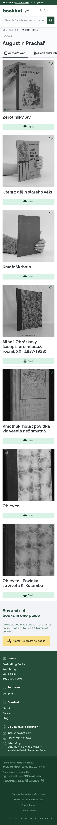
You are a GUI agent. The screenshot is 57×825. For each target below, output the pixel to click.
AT (15, 819)
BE (46, 819)
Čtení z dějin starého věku (28, 192)
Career (7, 713)
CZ (5, 819)
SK (10, 819)
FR (41, 819)
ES (26, 819)
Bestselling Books (14, 664)
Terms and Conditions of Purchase (28, 794)
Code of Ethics (28, 811)
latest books (22, 2)
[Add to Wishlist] (51, 63)
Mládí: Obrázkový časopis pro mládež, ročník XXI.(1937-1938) (24, 346)
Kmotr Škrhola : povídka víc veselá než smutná (26, 428)
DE (21, 819)
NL (36, 819)
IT (31, 819)
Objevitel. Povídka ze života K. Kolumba (23, 583)
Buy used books (12, 678)
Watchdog (9, 669)
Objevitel (12, 506)
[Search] (50, 20)
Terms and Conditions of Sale (28, 800)
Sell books (9, 673)
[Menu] (51, 11)
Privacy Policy (28, 805)
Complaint (9, 693)
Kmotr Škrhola (17, 267)
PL (52, 819)
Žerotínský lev (17, 117)
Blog (5, 718)
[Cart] (46, 11)
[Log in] (40, 11)
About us (8, 708)
